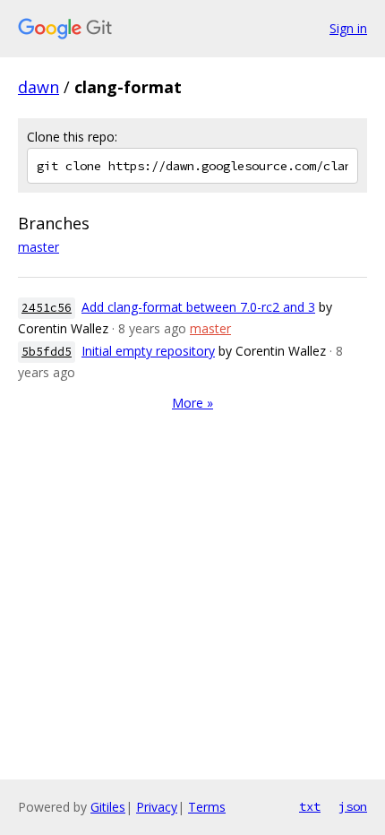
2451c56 (46, 307)
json (352, 806)
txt (310, 806)
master (38, 246)
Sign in (348, 28)
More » (192, 402)
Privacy (156, 806)
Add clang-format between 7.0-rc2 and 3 (198, 306)
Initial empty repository (148, 350)
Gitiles (107, 806)
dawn (38, 87)
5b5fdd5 (46, 351)
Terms (207, 806)
